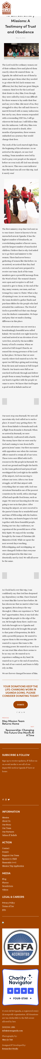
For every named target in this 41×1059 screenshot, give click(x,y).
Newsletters (7, 886)
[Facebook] (3, 799)
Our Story (6, 825)
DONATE (20, 704)
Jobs (4, 910)
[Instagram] (6, 799)
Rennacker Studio (10, 1049)
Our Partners (8, 832)
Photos (5, 883)
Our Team (6, 828)
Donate (5, 852)
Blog (4, 879)
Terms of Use (8, 906)
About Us (6, 821)
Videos (5, 890)
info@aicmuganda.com (12, 1031)
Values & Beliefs (9, 835)
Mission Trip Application (13, 866)
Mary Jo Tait (7, 1040)
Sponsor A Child (9, 859)
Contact (5, 848)
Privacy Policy (8, 903)
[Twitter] (9, 799)
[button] (4, 401)
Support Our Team (10, 855)
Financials (6, 862)
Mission (5, 817)
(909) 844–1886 (8, 1027)
